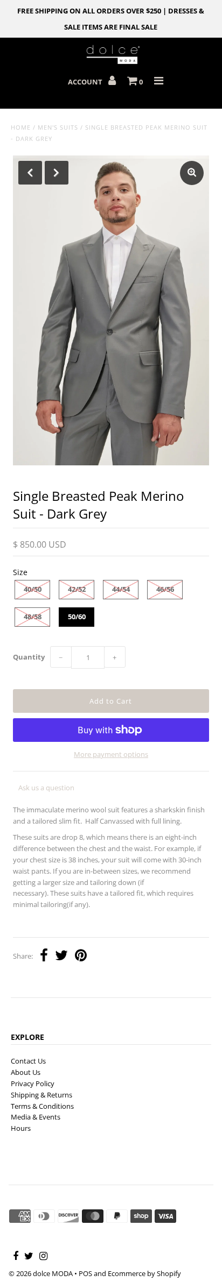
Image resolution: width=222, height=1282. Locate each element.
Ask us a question (46, 787)
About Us (25, 1072)
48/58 (32, 616)
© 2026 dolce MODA (41, 1273)
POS (85, 1273)
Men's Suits (58, 127)
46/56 (165, 589)
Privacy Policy (32, 1083)
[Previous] (30, 173)
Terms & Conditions (42, 1106)
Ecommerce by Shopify (144, 1273)
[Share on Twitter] (61, 956)
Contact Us (28, 1061)
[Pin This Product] (81, 956)
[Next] (56, 173)
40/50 (32, 589)
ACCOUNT (86, 82)
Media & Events (35, 1117)
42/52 (77, 589)
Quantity (29, 657)
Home (21, 127)
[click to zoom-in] (192, 173)
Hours (21, 1128)
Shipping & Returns (41, 1095)
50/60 (77, 616)
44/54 (121, 589)
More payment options (111, 754)
